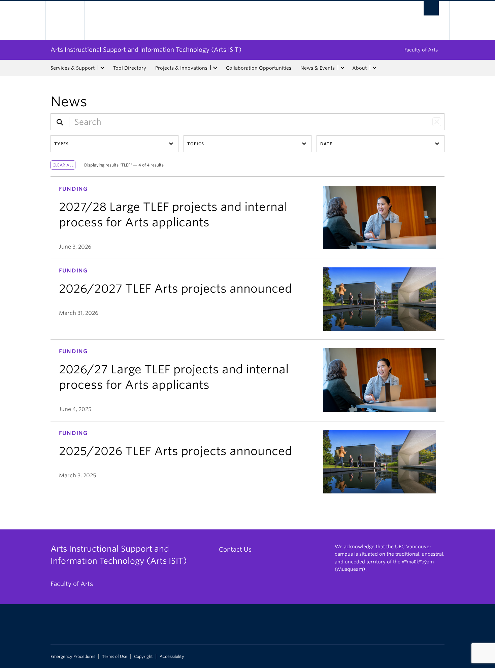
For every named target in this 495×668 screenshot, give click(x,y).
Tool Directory (129, 68)
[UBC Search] (431, 8)
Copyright (143, 656)
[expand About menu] (374, 68)
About (359, 68)
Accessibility (172, 656)
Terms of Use (114, 656)
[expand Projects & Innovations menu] (215, 68)
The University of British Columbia (64, 20)
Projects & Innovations (181, 68)
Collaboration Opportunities (258, 68)
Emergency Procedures (73, 656)
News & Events (317, 68)
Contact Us (235, 549)
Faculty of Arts (421, 49)
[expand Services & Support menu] (102, 68)
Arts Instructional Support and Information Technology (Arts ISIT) (146, 49)
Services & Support (73, 68)
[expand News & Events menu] (342, 68)
